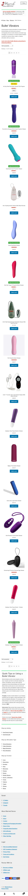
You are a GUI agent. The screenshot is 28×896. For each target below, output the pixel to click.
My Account (4, 894)
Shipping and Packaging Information (12, 823)
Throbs (4, 779)
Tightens (5, 782)
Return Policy (6, 826)
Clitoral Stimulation (7, 744)
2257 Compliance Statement (10, 849)
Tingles (4, 784)
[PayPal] (14, 878)
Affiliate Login (6, 870)
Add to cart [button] (14, 96)
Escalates (5, 764)
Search (14, 894)
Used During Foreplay (8, 732)
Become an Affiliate (8, 867)
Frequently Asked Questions (10, 828)
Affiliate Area (6, 872)
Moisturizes (5, 768)
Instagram (5, 803)
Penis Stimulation (7, 750)
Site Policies (6, 857)
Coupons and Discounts (9, 833)
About (4, 818)
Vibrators (12, 20)
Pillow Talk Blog (7, 836)
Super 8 (5, 712)
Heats (4, 766)
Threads (5, 805)
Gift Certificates (7, 831)
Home (4, 20)
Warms (4, 788)
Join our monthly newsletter (9, 11)
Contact (5, 821)
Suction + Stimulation (8, 777)
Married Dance (8, 887)
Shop (8, 20)
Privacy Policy (6, 852)
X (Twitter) (5, 800)
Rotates (4, 773)
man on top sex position (17, 710)
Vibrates (5, 786)
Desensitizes (6, 762)
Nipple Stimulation (7, 748)
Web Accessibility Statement (10, 847)
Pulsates (5, 771)
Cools (4, 760)
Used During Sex (6, 734)
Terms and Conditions (8, 854)
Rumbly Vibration (7, 775)
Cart (21, 893)
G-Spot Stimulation (7, 746)
